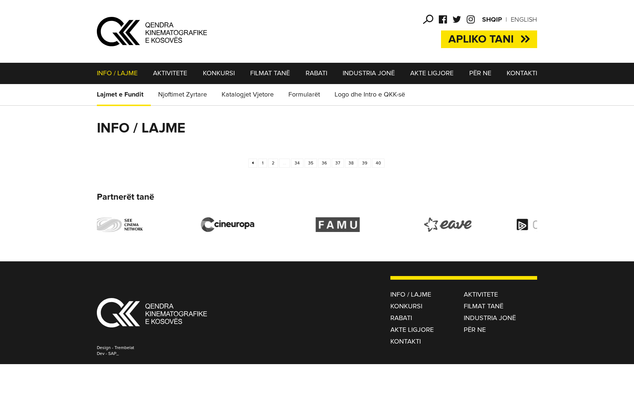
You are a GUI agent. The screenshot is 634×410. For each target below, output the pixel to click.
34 (297, 163)
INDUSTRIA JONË (369, 73)
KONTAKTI (522, 73)
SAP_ (113, 354)
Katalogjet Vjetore (248, 94)
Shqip (492, 20)
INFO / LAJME (117, 73)
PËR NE (480, 73)
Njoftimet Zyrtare (182, 94)
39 (364, 163)
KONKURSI (219, 73)
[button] (428, 19)
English (524, 20)
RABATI (316, 73)
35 (310, 163)
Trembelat (124, 348)
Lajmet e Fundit (120, 94)
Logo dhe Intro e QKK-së (370, 94)
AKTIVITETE (170, 73)
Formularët (304, 94)
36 (324, 163)
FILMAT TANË (270, 73)
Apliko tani (481, 39)
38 (351, 163)
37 (337, 163)
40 (378, 163)
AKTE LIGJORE (431, 73)
